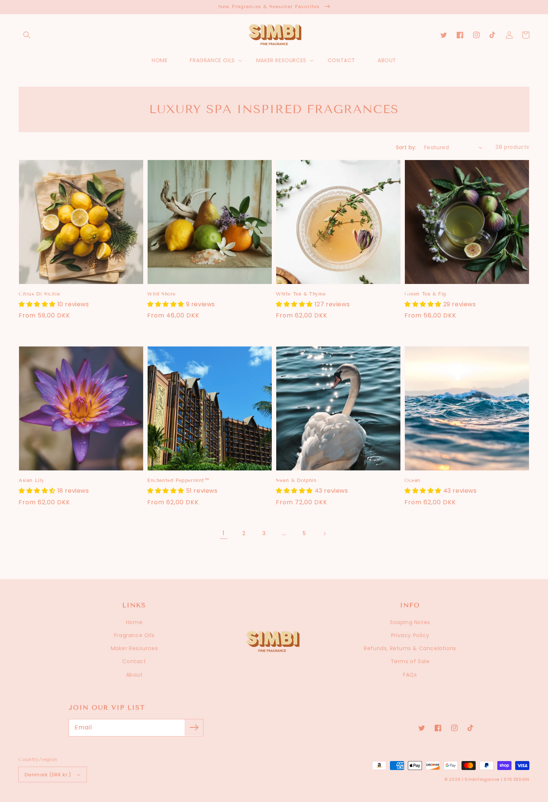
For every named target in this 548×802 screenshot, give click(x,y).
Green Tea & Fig (425, 294)
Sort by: (406, 147)
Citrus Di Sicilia (39, 294)
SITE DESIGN (516, 779)
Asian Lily (31, 480)
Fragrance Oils (134, 635)
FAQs (410, 674)
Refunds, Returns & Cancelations (410, 648)
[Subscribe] (194, 727)
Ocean (412, 480)
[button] (27, 35)
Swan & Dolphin (296, 480)
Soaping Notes (410, 622)
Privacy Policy (410, 635)
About (134, 674)
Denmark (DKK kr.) (48, 774)
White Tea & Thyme (300, 294)
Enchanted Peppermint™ (178, 480)
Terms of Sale (410, 661)
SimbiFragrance (482, 779)
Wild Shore (161, 294)
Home (134, 622)
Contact (134, 661)
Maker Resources (134, 648)
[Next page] (324, 533)
